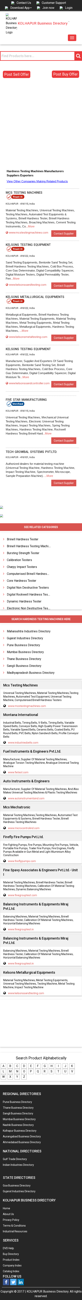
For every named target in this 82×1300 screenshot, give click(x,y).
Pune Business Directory (23, 645)
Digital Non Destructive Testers (28, 587)
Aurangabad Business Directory (22, 1136)
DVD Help (8, 1248)
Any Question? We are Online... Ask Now (73, 1291)
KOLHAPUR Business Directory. (48, 1291)
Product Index (11, 1259)
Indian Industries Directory (18, 1164)
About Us (8, 1214)
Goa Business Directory (17, 1185)
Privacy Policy (11, 1219)
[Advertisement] (41, 124)
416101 (24, 457)
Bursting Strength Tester (23, 553)
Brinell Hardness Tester (22, 539)
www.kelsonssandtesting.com (27, 284)
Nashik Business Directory (18, 1124)
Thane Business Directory (24, 659)
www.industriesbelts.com (23, 742)
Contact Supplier (64, 233)
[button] (21, 7)
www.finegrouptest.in (21, 929)
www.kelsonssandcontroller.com (29, 383)
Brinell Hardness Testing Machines (30, 546)
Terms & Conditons (14, 1225)
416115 (24, 203)
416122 (24, 255)
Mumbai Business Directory (25, 652)
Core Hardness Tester (21, 581)
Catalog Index (11, 1271)
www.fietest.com (18, 772)
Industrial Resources (15, 1231)
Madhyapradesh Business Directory (31, 673)
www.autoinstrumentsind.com (26, 798)
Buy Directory (11, 1254)
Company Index (12, 1265)
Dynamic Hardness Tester (24, 601)
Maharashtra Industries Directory (29, 631)
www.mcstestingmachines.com (28, 232)
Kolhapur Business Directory (19, 1130)
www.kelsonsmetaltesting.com (28, 337)
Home (6, 1208)
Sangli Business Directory (24, 666)
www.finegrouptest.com (22, 895)
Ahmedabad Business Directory (22, 1142)
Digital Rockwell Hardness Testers (30, 594)
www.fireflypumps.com (22, 861)
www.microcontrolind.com (23, 828)
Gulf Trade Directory (15, 1159)
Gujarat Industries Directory (25, 638)
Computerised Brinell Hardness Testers (33, 574)
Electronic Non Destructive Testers (30, 608)
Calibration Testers (19, 560)
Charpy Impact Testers (22, 567)
